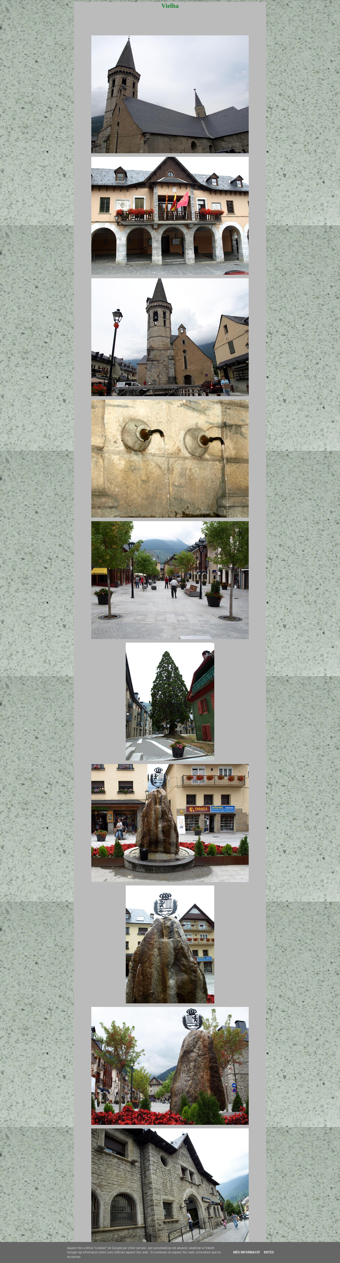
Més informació (246, 1252)
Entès (269, 1252)
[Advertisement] (170, 26)
